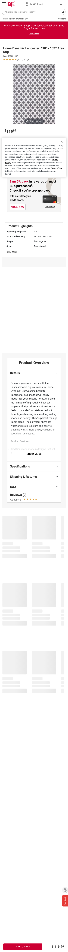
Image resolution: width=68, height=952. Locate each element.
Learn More (34, 33)
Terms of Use (56, 168)
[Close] (61, 141)
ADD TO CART (22, 946)
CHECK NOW (17, 207)
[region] (34, 157)
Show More (34, 453)
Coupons (62, 19)
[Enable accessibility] (65, 890)
